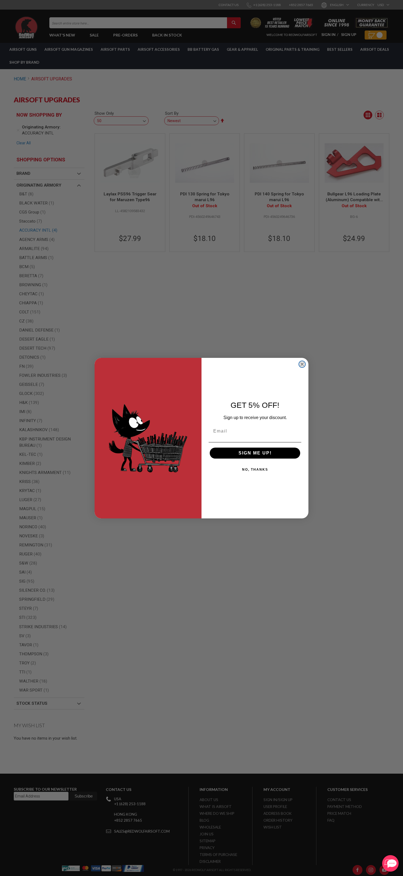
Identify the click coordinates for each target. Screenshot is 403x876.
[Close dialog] (302, 364)
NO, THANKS (255, 469)
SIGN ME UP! (255, 453)
